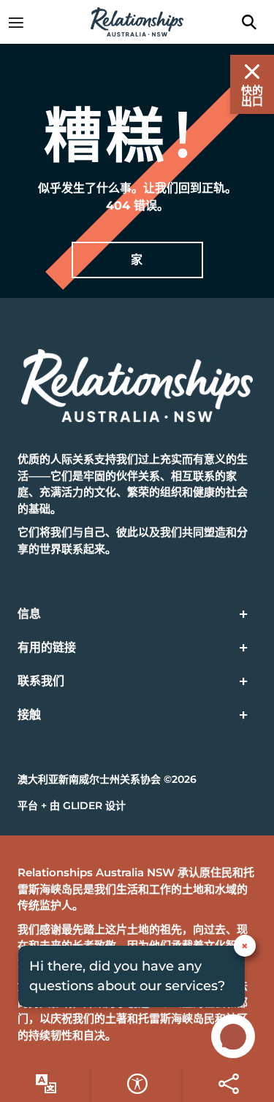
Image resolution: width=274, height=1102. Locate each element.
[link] (23, 22)
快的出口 (252, 95)
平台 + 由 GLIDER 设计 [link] (72, 805)
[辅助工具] (45, 1083)
